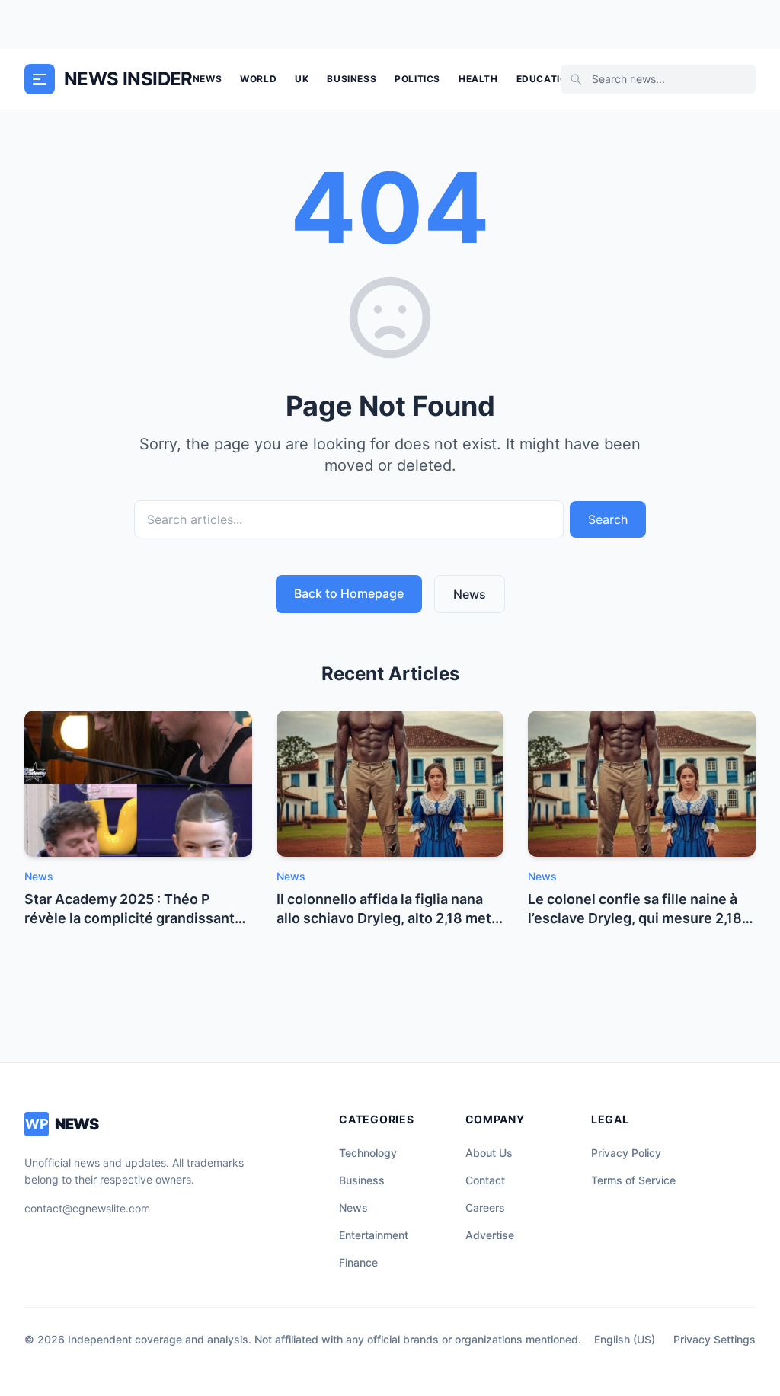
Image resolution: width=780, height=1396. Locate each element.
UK (301, 79)
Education (545, 79)
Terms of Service (633, 1180)
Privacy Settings (714, 1339)
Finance (358, 1262)
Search (608, 519)
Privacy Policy (626, 1152)
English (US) (624, 1339)
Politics (417, 79)
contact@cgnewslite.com (87, 1208)
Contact (485, 1180)
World (258, 79)
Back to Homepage (349, 593)
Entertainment (373, 1234)
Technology (368, 1152)
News (207, 79)
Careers (485, 1207)
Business (351, 79)
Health (478, 79)
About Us (489, 1152)
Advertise (489, 1234)
